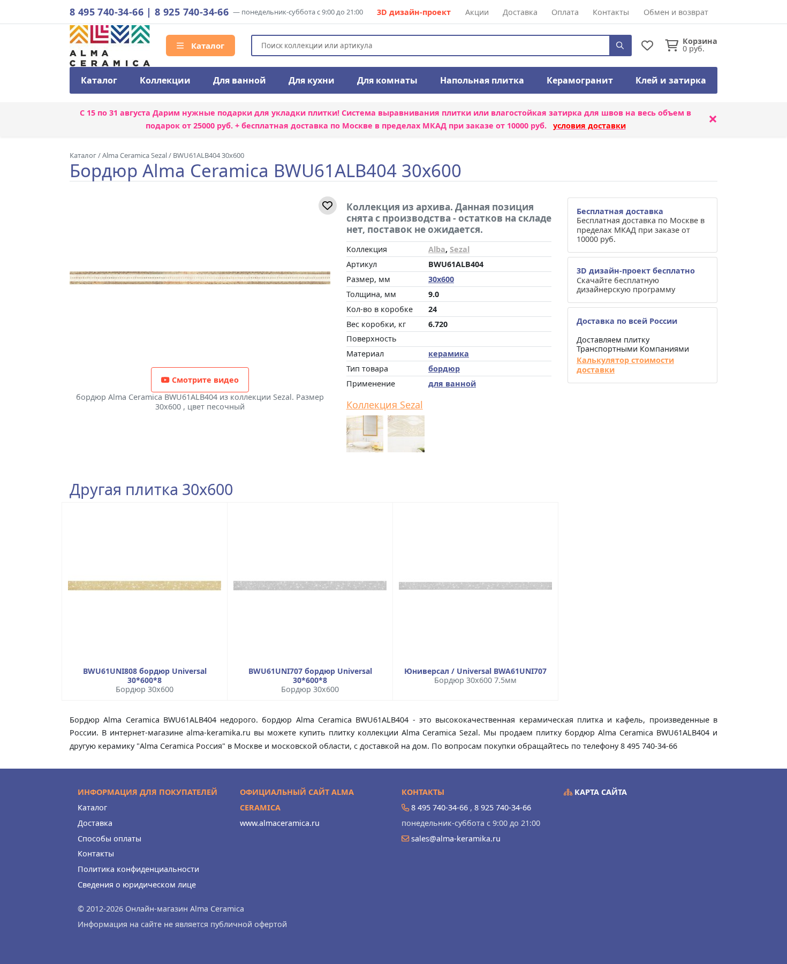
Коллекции (165, 80)
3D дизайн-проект (414, 12)
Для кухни (312, 80)
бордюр (444, 368)
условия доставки (589, 125)
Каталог (206, 45)
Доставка (520, 12)
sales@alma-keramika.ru (456, 838)
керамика (448, 353)
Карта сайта (599, 792)
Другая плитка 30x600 (151, 489)
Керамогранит (580, 80)
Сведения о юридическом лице (137, 884)
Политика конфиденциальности (138, 869)
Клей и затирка (670, 80)
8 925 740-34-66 (192, 11)
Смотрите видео (204, 380)
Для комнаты (387, 80)
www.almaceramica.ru (280, 823)
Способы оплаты (109, 838)
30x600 (441, 279)
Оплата (565, 12)
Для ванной (239, 80)
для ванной (452, 383)
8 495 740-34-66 (106, 11)
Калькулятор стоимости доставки (625, 364)
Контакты (611, 12)
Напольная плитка (482, 80)
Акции (477, 12)
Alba (436, 249)
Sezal (460, 249)
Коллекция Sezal (384, 405)
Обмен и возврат (676, 12)
